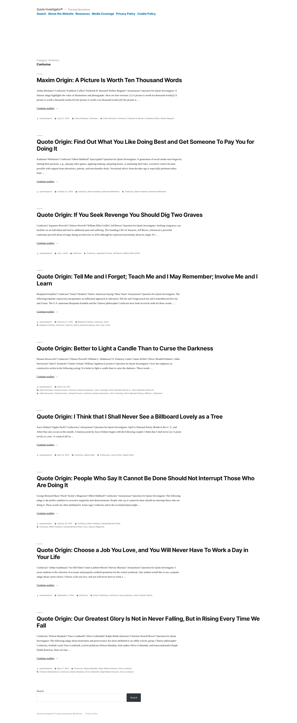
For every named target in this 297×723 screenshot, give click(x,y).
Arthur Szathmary (100, 595)
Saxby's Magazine (96, 527)
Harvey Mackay (125, 595)
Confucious (105, 455)
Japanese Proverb (104, 253)
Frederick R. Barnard (136, 118)
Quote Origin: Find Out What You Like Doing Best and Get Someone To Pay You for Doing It (145, 145)
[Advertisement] (148, 33)
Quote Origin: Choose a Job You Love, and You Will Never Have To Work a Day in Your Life (142, 553)
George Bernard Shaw (110, 523)
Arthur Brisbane (81, 118)
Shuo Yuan (99, 325)
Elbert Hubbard (94, 191)
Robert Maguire (167, 118)
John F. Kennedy (101, 390)
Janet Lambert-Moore (142, 595)
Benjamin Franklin (85, 322)
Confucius (93, 118)
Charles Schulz (60, 390)
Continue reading (47, 108)
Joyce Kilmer (116, 455)
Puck (85, 527)
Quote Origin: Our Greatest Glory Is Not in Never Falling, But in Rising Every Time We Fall (148, 622)
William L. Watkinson (153, 393)
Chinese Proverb (75, 393)
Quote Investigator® (50, 9)
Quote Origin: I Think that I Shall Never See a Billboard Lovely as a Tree (130, 416)
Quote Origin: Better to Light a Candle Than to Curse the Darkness (125, 348)
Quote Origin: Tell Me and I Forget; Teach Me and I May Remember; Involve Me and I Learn (147, 280)
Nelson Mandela (90, 668)
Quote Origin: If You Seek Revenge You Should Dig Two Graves (120, 214)
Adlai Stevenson (46, 390)
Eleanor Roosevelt (85, 390)
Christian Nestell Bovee (49, 672)
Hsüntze (69, 325)
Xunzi (106, 322)
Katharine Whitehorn (110, 191)
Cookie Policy (146, 13)
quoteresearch (45, 118)
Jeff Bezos (117, 253)
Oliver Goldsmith (92, 672)
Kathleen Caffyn (153, 118)
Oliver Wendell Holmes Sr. (143, 390)
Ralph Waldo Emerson (107, 668)
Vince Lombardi (125, 668)
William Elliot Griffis (131, 253)
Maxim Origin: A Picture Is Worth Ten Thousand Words (109, 80)
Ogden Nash (89, 455)
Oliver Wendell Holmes (134, 393)
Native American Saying (84, 325)
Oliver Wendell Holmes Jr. (120, 390)
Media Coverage (103, 13)
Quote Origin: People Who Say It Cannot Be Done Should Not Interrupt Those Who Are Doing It (145, 482)
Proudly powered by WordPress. (69, 714)
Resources (83, 13)
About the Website (61, 13)
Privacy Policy (125, 13)
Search (41, 13)
